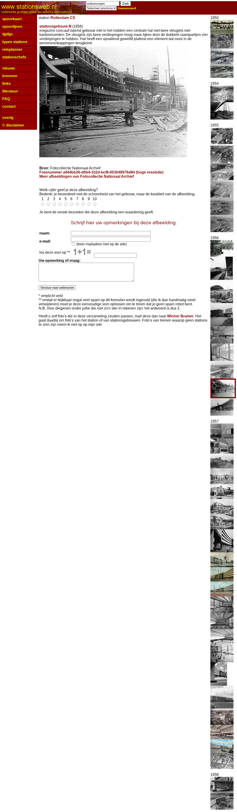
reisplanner (12, 49)
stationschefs (14, 57)
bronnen (9, 76)
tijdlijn (7, 34)
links (6, 83)
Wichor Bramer (180, 316)
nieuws (8, 68)
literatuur (10, 91)
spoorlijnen (12, 26)
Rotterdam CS (62, 18)
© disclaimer (13, 125)
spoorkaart (12, 19)
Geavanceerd (127, 8)
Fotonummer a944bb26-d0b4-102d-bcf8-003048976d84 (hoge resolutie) (101, 172)
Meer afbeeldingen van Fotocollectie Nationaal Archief (86, 176)
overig (7, 118)
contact (9, 106)
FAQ (6, 99)
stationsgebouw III (55, 26)
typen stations (14, 42)
